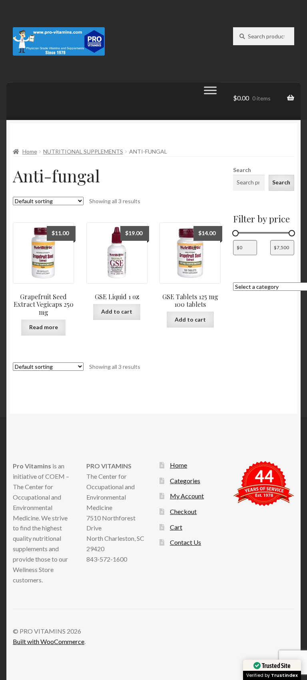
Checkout (183, 511)
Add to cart (116, 311)
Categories (185, 480)
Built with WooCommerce (48, 641)
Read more (43, 327)
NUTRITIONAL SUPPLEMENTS (83, 151)
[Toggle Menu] (210, 90)
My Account (187, 496)
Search (242, 169)
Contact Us (185, 542)
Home (29, 151)
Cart (176, 527)
